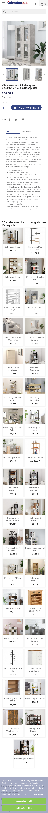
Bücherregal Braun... (13, 247)
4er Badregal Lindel (35, 458)
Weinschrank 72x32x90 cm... (35, 609)
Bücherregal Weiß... (13, 638)
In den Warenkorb (26, 107)
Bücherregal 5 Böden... (13, 489)
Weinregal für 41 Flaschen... (13, 549)
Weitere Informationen (12, 794)
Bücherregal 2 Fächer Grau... (13, 579)
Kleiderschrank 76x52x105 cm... (35, 669)
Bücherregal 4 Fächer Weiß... (35, 278)
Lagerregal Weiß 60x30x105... (35, 489)
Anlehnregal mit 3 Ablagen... (35, 428)
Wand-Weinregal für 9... (13, 669)
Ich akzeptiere (24, 807)
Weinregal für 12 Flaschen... (35, 729)
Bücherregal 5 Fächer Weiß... (13, 398)
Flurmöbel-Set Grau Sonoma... (35, 338)
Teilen (9, 119)
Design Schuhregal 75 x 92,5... (12, 308)
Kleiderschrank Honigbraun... (13, 368)
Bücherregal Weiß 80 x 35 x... (13, 699)
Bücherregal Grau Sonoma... (35, 639)
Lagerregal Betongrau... (35, 368)
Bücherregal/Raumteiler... (14, 458)
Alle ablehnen (24, 800)
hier (40, 209)
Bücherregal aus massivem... (35, 248)
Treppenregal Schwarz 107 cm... (13, 519)
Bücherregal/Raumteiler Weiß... (35, 549)
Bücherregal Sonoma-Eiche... (13, 428)
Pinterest (22, 119)
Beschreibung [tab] (12, 131)
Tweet (16, 119)
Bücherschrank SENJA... (35, 308)
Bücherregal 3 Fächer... (35, 579)
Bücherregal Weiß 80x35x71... (13, 338)
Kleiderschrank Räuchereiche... (13, 729)
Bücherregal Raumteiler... (35, 398)
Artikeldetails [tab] (26, 131)
